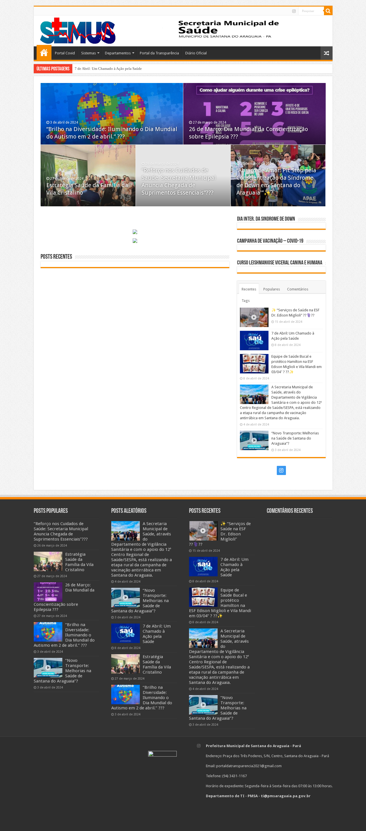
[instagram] (294, 11)
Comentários (297, 289)
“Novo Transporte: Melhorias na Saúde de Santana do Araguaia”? (295, 438)
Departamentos (118, 53)
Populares (271, 289)
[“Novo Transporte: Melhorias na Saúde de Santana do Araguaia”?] (48, 667)
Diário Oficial (196, 53)
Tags (246, 300)
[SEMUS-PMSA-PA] (78, 30)
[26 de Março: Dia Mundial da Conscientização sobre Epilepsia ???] (48, 592)
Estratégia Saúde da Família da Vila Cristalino (79, 562)
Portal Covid (65, 53)
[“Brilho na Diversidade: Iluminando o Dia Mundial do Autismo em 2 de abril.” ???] (48, 632)
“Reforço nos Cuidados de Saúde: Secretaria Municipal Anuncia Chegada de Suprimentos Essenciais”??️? (61, 531)
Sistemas (88, 53)
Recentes (249, 289)
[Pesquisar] (328, 11)
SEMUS (44, 52)
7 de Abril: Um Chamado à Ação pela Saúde (108, 68)
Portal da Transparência (159, 53)
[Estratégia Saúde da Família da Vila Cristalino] (48, 561)
